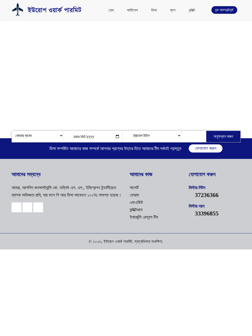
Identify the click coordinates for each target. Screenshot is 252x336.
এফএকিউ (136, 202)
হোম (111, 10)
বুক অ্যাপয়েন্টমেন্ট (224, 10)
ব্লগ (172, 10)
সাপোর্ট (134, 187)
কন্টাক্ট (192, 10)
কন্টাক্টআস (136, 209)
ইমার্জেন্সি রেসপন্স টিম (144, 217)
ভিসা (154, 10)
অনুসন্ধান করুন (223, 136)
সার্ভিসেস (132, 10)
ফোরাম (134, 195)
